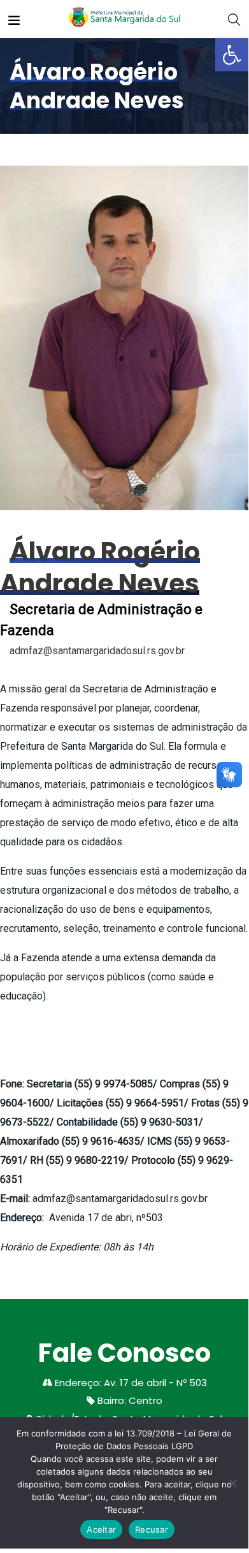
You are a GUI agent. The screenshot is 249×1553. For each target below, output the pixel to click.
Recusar (151, 1529)
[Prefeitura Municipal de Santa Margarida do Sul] (124, 19)
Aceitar (101, 1529)
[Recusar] (232, 1483)
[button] (231, 54)
